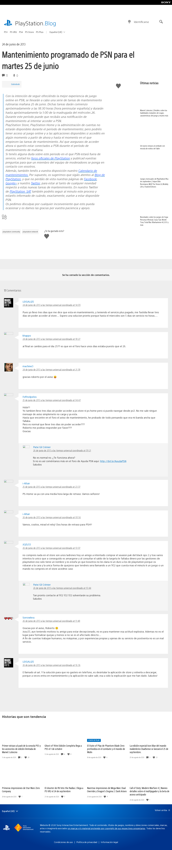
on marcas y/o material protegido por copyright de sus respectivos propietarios (106, 828)
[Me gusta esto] (26, 757)
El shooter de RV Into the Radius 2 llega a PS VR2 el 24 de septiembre (64, 789)
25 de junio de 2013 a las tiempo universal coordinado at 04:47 (52, 400)
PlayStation (35, 23)
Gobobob (15, 84)
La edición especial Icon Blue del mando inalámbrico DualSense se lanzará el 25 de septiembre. (149, 749)
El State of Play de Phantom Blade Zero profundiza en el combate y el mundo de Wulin (106, 749)
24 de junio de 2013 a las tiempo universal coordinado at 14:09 (51, 304)
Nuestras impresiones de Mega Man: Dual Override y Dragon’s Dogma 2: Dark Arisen (107, 789)
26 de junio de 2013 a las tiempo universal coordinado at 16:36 (51, 665)
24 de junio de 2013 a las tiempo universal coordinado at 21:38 (51, 369)
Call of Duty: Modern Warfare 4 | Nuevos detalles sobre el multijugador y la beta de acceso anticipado (149, 791)
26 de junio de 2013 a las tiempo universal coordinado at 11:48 (51, 620)
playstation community (11, 232)
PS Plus (39, 32)
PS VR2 (13, 32)
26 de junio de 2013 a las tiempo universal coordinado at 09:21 (62, 450)
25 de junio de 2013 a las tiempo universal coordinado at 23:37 (51, 486)
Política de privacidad (86, 842)
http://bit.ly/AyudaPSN (113, 461)
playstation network (30, 232)
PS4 (21, 32)
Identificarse (141, 22)
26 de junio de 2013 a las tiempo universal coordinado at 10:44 (62, 587)
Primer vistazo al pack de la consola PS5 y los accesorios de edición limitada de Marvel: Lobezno (21, 749)
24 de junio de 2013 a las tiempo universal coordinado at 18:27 (51, 338)
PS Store (29, 32)
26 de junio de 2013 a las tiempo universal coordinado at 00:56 (52, 517)
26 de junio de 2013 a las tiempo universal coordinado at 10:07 (51, 547)
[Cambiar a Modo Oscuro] (129, 22)
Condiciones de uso (63, 842)
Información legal (109, 842)
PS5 (6, 32)
